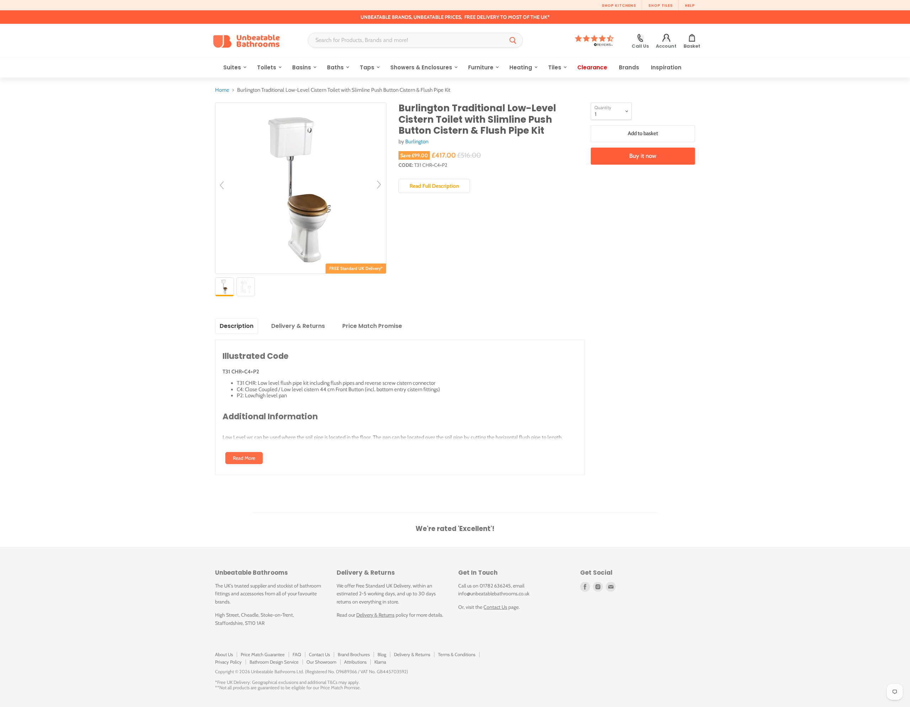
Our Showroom (321, 662)
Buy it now (642, 155)
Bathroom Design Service (274, 662)
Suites (232, 67)
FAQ (297, 654)
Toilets (267, 67)
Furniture (481, 67)
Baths (336, 67)
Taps (368, 67)
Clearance (592, 67)
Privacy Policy (228, 662)
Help (690, 5)
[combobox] (405, 40)
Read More (244, 458)
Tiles (555, 67)
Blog (382, 654)
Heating (521, 67)
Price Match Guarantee (263, 654)
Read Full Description (434, 186)
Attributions (355, 662)
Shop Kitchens (619, 5)
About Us (224, 654)
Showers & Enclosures (422, 67)
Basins (302, 67)
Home (222, 90)
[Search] (513, 40)
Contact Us (495, 607)
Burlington (416, 141)
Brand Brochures (354, 654)
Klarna (380, 662)
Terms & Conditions (456, 654)
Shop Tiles (660, 5)
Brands (629, 67)
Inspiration (666, 67)
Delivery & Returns (375, 615)
